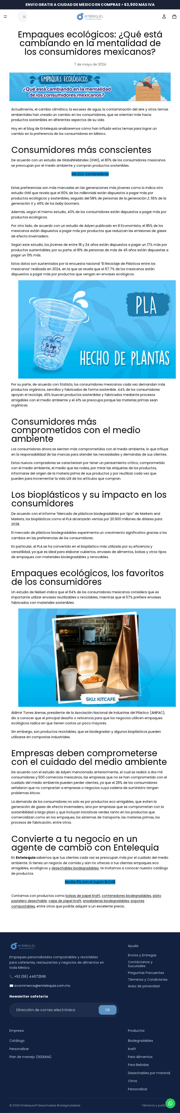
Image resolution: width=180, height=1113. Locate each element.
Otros (132, 1081)
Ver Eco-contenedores (90, 174)
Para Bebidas (138, 1065)
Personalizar (19, 1049)
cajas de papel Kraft (65, 901)
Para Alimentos (140, 1056)
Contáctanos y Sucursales (140, 964)
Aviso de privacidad (144, 986)
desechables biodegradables (75, 868)
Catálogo (17, 1041)
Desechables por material (149, 1073)
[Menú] (5, 16)
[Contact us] (170, 1103)
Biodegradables (140, 1041)
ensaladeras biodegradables (106, 901)
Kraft (132, 1049)
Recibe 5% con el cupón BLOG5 (90, 882)
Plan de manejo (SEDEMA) (30, 1056)
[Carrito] (174, 16)
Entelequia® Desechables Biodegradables (50, 1105)
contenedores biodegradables (126, 895)
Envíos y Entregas (142, 955)
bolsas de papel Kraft (83, 895)
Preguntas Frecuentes (146, 972)
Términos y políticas (156, 1105)
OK (107, 1010)
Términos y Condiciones (148, 979)
